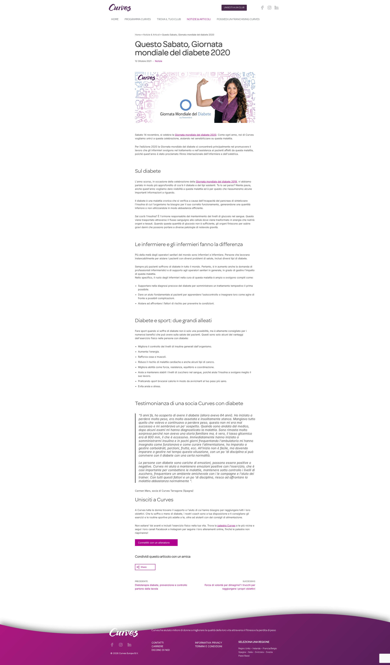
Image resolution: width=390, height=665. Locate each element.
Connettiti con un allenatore (154, 542)
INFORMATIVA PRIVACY (208, 642)
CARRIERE (157, 646)
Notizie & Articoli (199, 19)
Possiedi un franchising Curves (238, 19)
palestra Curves (226, 525)
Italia (250, 652)
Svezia (269, 652)
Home (115, 19)
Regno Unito (244, 648)
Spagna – (243, 652)
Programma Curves (138, 19)
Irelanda (257, 648)
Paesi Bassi (244, 655)
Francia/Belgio (270, 648)
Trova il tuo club (169, 19)
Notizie (158, 61)
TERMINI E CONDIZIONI (208, 646)
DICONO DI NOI (161, 649)
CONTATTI (158, 642)
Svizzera (259, 652)
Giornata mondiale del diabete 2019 (216, 181)
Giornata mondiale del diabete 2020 (195, 134)
